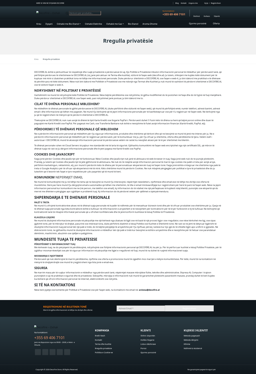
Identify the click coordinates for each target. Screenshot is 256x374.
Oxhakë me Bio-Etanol (68, 23)
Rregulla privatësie (103, 348)
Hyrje (206, 3)
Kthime (187, 344)
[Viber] (45, 352)
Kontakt (183, 3)
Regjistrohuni (216, 3)
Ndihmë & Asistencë (193, 348)
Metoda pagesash (192, 335)
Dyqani (49, 23)
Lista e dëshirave (148, 344)
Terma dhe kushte (120, 75)
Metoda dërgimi (191, 340)
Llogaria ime (193, 3)
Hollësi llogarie (147, 340)
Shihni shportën (148, 335)
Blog (177, 3)
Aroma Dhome (150, 23)
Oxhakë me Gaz (114, 23)
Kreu (38, 23)
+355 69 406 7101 (174, 14)
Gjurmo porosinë (148, 352)
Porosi (143, 348)
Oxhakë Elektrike (93, 23)
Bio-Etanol (133, 23)
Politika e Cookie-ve (104, 352)
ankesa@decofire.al (149, 289)
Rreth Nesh (100, 335)
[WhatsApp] (38, 352)
